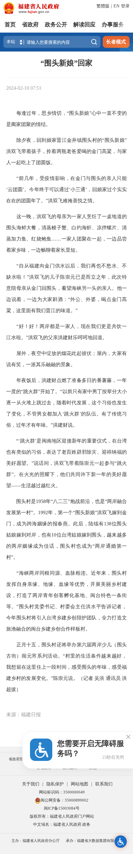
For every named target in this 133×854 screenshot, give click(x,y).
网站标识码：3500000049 (62, 792)
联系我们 (104, 784)
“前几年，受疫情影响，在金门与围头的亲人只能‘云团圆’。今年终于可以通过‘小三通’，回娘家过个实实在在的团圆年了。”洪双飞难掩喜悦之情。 (66, 189)
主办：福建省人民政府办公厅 (35, 840)
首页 (10, 24)
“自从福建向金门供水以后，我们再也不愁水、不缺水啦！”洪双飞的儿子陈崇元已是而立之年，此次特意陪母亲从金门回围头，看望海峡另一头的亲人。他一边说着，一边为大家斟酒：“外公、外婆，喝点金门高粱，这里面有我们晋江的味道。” (66, 288)
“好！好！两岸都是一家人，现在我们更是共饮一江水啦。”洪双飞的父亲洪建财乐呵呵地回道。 (66, 332)
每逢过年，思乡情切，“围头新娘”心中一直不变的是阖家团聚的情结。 (66, 118)
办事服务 (113, 24)
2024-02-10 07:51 (23, 88)
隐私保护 (55, 784)
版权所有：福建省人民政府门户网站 (62, 816)
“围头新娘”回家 (66, 63)
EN (116, 6)
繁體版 (103, 6)
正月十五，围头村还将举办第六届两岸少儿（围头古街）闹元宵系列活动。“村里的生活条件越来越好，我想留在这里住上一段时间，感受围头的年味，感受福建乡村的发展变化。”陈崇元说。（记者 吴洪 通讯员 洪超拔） (66, 667)
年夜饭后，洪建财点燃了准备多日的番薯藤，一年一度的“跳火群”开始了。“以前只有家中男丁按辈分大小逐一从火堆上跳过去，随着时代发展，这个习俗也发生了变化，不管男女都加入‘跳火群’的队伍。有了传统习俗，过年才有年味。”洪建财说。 (66, 403)
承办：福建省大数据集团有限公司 (94, 840)
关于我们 (30, 784)
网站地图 (79, 784)
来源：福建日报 (23, 714)
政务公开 (56, 24)
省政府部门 (18, 759)
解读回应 (84, 24)
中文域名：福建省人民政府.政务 (61, 824)
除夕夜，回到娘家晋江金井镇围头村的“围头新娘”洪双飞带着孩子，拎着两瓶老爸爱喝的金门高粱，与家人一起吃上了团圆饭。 (66, 151)
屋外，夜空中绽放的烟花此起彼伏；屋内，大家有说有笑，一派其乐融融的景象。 (66, 359)
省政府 (30, 24)
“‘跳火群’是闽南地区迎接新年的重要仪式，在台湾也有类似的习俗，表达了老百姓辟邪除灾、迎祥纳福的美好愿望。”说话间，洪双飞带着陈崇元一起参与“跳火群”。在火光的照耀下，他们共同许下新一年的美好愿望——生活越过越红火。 (66, 463)
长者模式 (116, 41)
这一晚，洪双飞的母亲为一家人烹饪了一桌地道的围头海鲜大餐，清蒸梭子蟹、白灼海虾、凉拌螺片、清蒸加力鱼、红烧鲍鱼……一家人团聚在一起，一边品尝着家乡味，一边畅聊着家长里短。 (66, 233)
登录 (125, 6)
